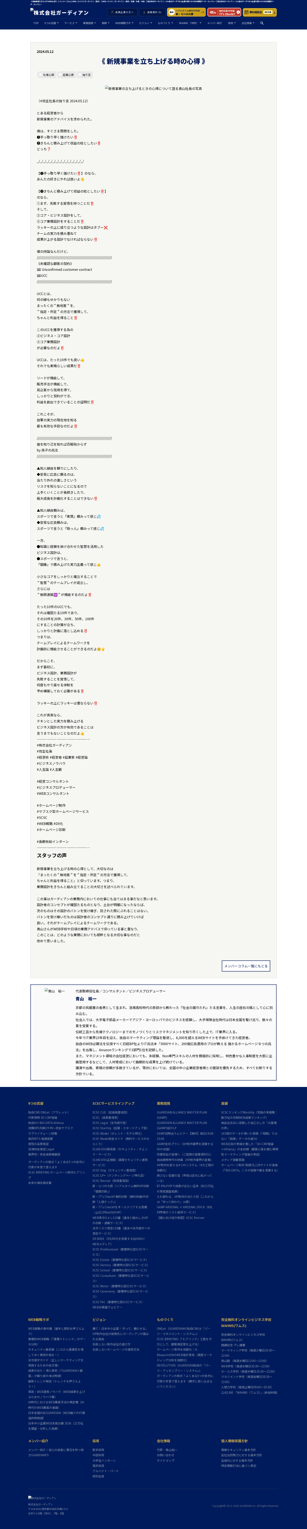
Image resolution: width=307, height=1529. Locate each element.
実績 (104, 23)
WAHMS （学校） (189, 23)
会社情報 (247, 23)
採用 (230, 23)
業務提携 (88, 23)
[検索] (262, 23)
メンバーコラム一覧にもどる (246, 965)
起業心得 (68, 75)
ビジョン (144, 23)
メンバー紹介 (214, 23)
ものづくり (164, 23)
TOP (36, 23)
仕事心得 (48, 75)
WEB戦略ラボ (123, 23)
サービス (70, 23)
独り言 (86, 75)
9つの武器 (50, 23)
